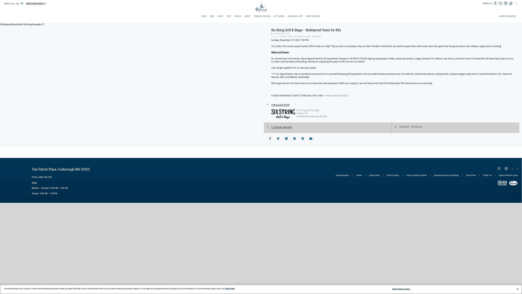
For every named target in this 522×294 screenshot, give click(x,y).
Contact (359, 175)
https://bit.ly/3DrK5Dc (337, 95)
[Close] (518, 289)
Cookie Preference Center (401, 289)
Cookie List (487, 175)
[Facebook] (499, 168)
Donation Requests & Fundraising (446, 175)
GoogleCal (416, 127)
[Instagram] (506, 168)
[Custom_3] (512, 168)
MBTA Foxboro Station (34, 4)
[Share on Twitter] (278, 138)
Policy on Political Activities (416, 175)
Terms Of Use (471, 175)
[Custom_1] (517, 168)
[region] (261, 289)
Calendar (404, 127)
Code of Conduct (393, 175)
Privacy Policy (374, 175)
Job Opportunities (342, 175)
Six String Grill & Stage (308, 110)
